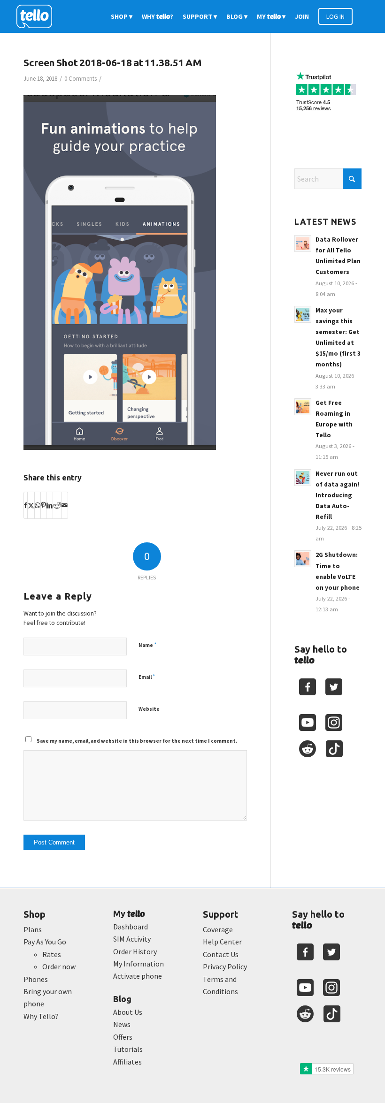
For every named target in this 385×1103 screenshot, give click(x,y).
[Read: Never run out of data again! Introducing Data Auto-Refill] (302, 477)
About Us (127, 1012)
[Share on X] (31, 505)
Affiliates (127, 1061)
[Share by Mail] (65, 505)
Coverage (218, 929)
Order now (59, 966)
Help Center (222, 941)
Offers (122, 1037)
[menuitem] (121, 16)
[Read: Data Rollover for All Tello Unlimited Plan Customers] (302, 243)
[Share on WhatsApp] (37, 505)
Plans (32, 929)
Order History (135, 951)
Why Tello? (41, 1016)
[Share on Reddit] (57, 505)
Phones (35, 979)
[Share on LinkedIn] (49, 505)
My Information (138, 963)
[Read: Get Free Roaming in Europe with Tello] (302, 406)
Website (149, 709)
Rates (51, 954)
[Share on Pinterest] (43, 505)
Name (147, 645)
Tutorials (128, 1049)
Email (147, 677)
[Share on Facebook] (25, 505)
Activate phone (137, 976)
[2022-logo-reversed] (37, 16)
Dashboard (130, 926)
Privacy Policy (225, 966)
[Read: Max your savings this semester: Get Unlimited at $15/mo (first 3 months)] (302, 314)
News (122, 1024)
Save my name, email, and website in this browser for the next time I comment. (137, 741)
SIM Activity (132, 938)
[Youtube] (307, 722)
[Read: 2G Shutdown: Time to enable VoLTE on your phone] (302, 558)
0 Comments (80, 79)
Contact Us (221, 954)
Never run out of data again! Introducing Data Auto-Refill (337, 495)
